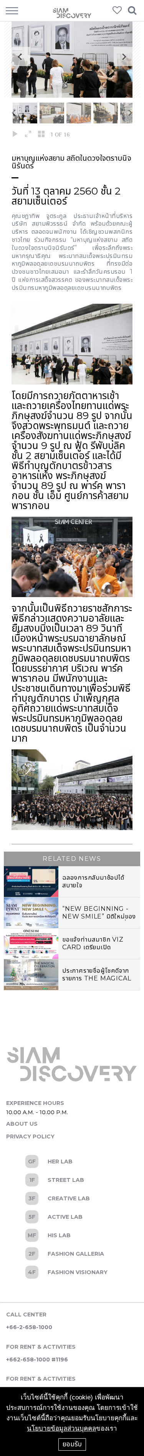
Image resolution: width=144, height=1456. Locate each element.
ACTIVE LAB (72, 1216)
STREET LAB (72, 1179)
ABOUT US (22, 1123)
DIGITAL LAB (72, 1253)
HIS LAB (72, 1235)
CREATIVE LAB (72, 1198)
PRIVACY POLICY (30, 1136)
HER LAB (72, 1161)
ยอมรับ (72, 1444)
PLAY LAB (72, 1272)
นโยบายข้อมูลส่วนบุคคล (61, 1428)
